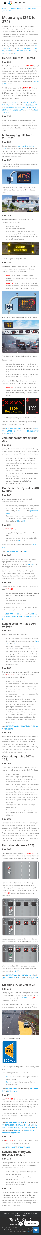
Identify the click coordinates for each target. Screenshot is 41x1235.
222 (14, 51)
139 (21, 48)
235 (23, 521)
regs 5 (12, 975)
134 (18, 48)
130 (13, 48)
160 (36, 48)
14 (33, 1125)
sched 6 (25, 551)
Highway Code (26, 1213)
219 (6, 51)
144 (25, 48)
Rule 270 (17, 971)
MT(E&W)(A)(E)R (8, 1125)
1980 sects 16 (12, 102)
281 (9, 53)
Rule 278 (9, 1082)
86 (17, 551)
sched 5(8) (13, 1127)
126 (10, 48)
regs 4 (29, 616)
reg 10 (18, 110)
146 (28, 48)
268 (14, 643)
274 (30, 51)
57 (3, 48)
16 (25, 1122)
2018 (10, 107)
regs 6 (10, 616)
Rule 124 (20, 511)
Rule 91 (30, 564)
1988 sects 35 (13, 428)
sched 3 (33, 107)
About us (6, 1213)
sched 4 (25, 102)
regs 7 (12, 1122)
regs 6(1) (21, 1125)
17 (19, 102)
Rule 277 (9, 1077)
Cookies (17, 1215)
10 (21, 616)
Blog (12, 1213)
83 (5, 48)
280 (3, 53)
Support (35, 1213)
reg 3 (12, 431)
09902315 (29, 1231)
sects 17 (10, 551)
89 (20, 551)
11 (12, 105)
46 (36, 46)
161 (3, 51)
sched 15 (23, 431)
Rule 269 (23, 998)
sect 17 (6, 110)
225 (18, 51)
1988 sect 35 (12, 614)
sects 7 (21, 107)
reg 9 (33, 431)
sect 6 (17, 1130)
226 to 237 (24, 51)
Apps (18, 1213)
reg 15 (23, 1147)
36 (22, 428)
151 (33, 48)
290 (14, 53)
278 (35, 51)
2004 (31, 105)
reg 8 (8, 433)
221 (9, 51)
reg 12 (12, 726)
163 (37, 1127)
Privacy (24, 1215)
